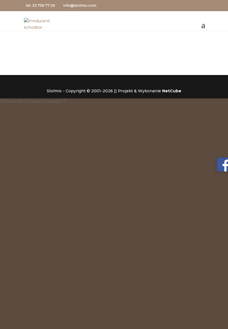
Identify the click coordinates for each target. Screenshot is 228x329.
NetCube (171, 90)
